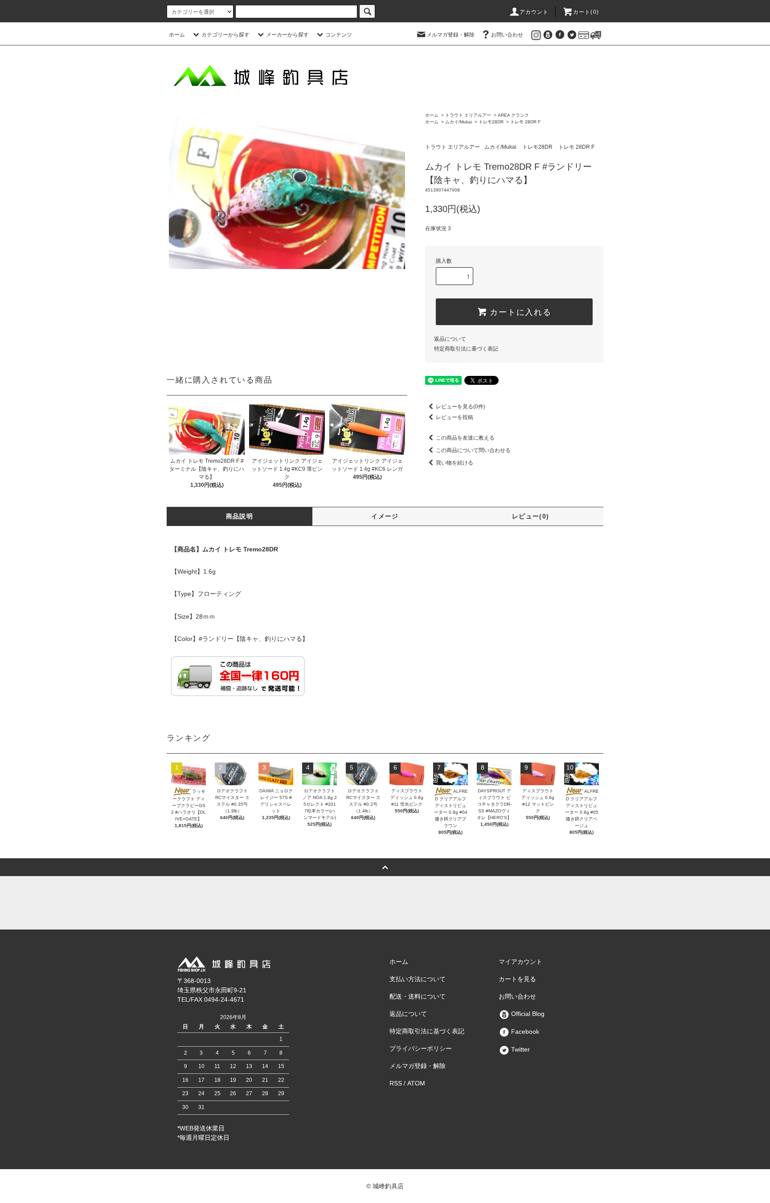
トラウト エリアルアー (468, 115)
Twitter (519, 1049)
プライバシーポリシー (420, 1048)
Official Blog (527, 1013)
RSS (395, 1083)
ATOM (416, 1083)
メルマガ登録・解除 (450, 35)
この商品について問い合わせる (473, 450)
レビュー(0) (530, 516)
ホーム (177, 35)
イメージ (385, 516)
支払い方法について (417, 979)
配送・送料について (417, 996)
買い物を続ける (454, 463)
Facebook (524, 1031)
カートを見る (517, 979)
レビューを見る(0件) (460, 407)
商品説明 (240, 516)
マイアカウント (520, 961)
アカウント (534, 12)
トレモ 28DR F (525, 121)
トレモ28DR (491, 121)
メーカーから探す (287, 35)
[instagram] (536, 35)
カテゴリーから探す (225, 35)
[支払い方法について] (583, 35)
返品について (450, 339)
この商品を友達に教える (465, 438)
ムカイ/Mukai (458, 121)
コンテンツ (338, 35)
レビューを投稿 (454, 417)
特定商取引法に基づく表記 (466, 349)
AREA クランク (513, 115)
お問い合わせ (507, 35)
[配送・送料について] (595, 35)
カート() (586, 12)
